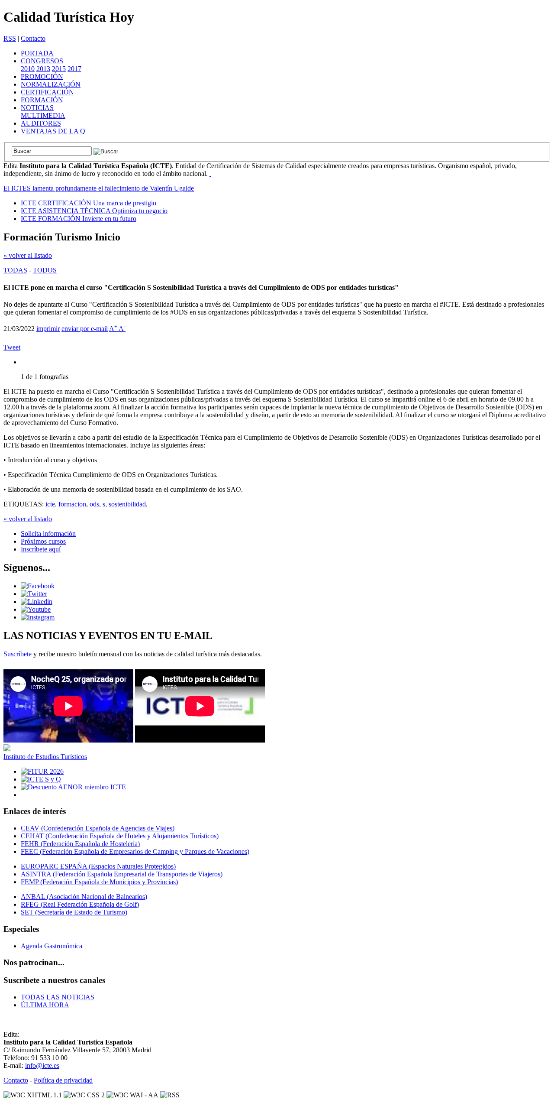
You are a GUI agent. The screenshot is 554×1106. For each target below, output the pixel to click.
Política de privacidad (63, 1080)
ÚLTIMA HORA (45, 1005)
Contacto (33, 38)
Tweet (11, 347)
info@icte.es (42, 1065)
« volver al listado (27, 255)
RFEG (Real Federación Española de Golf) (80, 904)
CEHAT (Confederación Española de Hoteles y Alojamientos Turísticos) (120, 836)
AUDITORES (41, 123)
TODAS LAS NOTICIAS (57, 997)
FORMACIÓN (42, 100)
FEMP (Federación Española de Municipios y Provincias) (99, 881)
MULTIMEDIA (43, 115)
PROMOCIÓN (42, 76)
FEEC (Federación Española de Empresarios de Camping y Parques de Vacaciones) (135, 851)
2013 (43, 68)
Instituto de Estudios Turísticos (45, 756)
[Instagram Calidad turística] (38, 617)
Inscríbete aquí (41, 549)
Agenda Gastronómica (51, 946)
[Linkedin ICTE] (36, 601)
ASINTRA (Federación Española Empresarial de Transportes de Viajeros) (121, 874)
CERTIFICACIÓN (47, 92)
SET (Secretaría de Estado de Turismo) (74, 912)
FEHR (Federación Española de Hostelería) (80, 843)
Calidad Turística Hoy (68, 17)
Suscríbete (17, 654)
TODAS (15, 270)
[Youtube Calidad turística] (36, 609)
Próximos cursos (43, 541)
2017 (74, 68)
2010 (28, 68)
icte (50, 504)
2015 (59, 68)
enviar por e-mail (84, 328)
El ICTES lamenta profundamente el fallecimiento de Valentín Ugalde (98, 188)
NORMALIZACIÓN (51, 84)
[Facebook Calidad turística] (38, 586)
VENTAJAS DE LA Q (53, 131)
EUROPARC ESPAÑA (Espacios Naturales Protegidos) (98, 866)
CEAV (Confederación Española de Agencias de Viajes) (97, 828)
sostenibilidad (127, 504)
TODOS (45, 270)
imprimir (48, 328)
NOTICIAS (37, 107)
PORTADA (37, 53)
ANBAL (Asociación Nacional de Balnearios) (84, 896)
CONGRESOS (42, 61)
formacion (72, 504)
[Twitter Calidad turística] (34, 593)
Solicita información (48, 533)
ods (94, 504)
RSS (9, 38)
